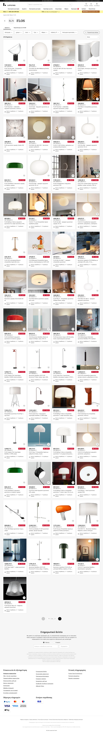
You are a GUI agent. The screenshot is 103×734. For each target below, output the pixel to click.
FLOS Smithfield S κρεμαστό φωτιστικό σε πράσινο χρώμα (12, 491)
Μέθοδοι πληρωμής (8, 688)
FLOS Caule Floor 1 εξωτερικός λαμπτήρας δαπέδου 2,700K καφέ (38, 414)
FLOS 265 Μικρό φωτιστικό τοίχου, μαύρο (13, 529)
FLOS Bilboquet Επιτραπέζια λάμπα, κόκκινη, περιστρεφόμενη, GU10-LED (39, 261)
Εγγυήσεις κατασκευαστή (10, 693)
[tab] (8, 32)
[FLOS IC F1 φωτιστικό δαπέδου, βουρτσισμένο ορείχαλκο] (88, 557)
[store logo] (9, 4)
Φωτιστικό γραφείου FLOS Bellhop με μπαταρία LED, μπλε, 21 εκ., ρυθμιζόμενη (88, 261)
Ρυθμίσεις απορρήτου (24, 719)
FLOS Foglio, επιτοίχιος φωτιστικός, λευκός (87, 69)
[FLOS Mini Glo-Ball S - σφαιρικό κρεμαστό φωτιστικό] (88, 288)
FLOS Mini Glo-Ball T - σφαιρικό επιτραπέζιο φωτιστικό (61, 261)
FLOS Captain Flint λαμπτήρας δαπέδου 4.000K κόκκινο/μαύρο (13, 376)
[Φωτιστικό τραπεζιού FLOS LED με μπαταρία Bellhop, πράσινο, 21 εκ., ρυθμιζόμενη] (63, 557)
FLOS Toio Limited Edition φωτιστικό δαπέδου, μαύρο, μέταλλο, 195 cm (87, 184)
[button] (24, 60)
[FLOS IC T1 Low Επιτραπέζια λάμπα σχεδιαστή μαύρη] (39, 211)
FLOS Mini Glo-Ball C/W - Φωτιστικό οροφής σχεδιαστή (38, 146)
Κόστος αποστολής (8, 683)
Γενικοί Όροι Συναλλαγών (75, 673)
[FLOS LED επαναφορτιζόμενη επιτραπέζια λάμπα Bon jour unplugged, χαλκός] (14, 250)
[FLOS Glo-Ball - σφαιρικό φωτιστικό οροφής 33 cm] (63, 211)
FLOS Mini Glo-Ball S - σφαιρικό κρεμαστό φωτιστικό (86, 299)
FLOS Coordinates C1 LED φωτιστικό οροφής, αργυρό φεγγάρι (39, 529)
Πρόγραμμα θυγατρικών (42, 676)
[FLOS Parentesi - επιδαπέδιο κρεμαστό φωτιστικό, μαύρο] (63, 96)
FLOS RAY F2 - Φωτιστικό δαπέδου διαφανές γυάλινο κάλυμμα (87, 529)
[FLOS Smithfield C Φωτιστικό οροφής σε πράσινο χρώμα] (14, 173)
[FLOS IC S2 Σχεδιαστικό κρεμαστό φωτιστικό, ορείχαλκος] (88, 442)
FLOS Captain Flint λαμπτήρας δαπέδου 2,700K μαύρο (12, 453)
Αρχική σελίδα (6, 15)
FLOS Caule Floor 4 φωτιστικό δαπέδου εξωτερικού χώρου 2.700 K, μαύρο (63, 376)
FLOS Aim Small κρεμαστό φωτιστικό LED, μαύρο (39, 491)
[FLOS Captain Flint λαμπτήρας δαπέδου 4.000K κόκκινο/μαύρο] (14, 365)
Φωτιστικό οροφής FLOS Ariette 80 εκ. (13, 299)
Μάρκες (11, 15)
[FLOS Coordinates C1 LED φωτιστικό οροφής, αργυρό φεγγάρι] (39, 518)
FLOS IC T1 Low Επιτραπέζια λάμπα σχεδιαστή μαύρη (38, 222)
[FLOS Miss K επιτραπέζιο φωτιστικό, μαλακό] (88, 96)
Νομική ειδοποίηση (33, 719)
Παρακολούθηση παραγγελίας (11, 678)
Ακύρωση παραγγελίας (9, 673)
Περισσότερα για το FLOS (20, 27)
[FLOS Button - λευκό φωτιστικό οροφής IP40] (88, 480)
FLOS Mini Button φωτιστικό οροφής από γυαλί (38, 299)
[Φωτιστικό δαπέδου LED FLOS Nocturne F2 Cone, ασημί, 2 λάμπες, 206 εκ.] (39, 557)
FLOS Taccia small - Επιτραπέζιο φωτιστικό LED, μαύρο (13, 69)
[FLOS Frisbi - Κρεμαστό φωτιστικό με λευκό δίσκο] (39, 96)
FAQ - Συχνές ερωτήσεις (10, 676)
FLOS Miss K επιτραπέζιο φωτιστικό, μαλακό (87, 107)
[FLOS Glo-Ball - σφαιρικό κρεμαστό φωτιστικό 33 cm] (88, 135)
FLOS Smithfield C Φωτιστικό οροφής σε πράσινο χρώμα (14, 184)
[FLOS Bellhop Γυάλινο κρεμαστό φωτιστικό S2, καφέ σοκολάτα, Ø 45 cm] (14, 211)
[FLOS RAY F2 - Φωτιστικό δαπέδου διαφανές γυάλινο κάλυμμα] (88, 518)
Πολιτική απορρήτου (73, 676)
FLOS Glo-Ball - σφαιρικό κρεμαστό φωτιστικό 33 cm (87, 146)
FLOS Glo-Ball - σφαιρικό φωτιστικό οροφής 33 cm (63, 222)
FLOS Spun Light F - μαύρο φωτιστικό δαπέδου (14, 568)
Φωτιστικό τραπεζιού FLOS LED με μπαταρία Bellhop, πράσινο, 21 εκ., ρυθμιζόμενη (62, 568)
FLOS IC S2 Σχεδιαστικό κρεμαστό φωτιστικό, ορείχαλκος (87, 453)
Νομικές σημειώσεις (73, 678)
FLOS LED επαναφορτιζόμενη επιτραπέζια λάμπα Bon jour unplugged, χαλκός (12, 261)
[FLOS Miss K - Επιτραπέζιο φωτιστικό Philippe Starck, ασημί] (63, 288)
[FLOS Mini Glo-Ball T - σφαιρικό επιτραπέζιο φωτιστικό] (63, 250)
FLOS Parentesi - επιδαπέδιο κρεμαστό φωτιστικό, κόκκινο (12, 107)
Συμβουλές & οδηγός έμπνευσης (44, 683)
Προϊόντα (7, 27)
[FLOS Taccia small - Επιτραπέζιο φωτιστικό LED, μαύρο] (14, 58)
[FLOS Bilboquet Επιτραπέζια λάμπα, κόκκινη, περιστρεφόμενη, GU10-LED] (39, 250)
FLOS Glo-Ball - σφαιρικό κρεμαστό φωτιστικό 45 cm (38, 184)
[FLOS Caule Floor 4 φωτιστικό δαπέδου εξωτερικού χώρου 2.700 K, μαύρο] (63, 365)
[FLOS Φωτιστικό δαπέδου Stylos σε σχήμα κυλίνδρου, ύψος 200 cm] (39, 326)
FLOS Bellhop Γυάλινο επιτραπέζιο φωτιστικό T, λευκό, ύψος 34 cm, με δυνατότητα (63, 491)
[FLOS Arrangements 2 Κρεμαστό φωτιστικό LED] (63, 173)
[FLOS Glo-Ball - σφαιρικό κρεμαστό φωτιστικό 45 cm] (39, 173)
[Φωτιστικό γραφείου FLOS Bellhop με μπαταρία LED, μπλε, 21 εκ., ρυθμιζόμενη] (88, 250)
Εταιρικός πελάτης (41, 679)
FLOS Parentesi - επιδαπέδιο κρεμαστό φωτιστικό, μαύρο (61, 107)
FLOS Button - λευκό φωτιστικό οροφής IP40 (86, 491)
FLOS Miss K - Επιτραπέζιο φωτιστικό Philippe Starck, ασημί (63, 299)
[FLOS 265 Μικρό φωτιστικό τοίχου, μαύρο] (14, 518)
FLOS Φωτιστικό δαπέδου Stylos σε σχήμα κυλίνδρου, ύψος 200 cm (38, 337)
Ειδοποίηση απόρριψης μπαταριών (76, 719)
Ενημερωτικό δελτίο (41, 671)
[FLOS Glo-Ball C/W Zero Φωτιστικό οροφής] (63, 58)
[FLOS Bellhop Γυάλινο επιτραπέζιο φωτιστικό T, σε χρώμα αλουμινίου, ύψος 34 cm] (63, 442)
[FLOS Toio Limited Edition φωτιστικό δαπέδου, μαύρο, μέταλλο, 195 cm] (88, 173)
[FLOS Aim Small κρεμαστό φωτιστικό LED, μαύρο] (39, 480)
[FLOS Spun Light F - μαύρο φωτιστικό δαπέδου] (14, 557)
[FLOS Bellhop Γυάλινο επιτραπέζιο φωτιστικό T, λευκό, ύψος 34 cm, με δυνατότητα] (63, 480)
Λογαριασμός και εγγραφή (10, 690)
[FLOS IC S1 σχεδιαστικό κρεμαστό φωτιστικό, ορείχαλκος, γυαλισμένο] (88, 211)
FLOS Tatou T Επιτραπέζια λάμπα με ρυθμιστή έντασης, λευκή (38, 453)
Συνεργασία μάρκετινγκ (42, 674)
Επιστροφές (6, 685)
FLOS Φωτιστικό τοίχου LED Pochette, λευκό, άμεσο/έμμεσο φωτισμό (63, 337)
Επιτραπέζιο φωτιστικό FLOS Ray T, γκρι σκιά (13, 414)
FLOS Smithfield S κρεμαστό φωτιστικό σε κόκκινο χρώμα (12, 337)
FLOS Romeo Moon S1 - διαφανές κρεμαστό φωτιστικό (13, 606)
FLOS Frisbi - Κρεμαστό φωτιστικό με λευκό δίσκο (39, 107)
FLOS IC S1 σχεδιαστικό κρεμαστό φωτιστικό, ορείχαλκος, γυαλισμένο (87, 222)
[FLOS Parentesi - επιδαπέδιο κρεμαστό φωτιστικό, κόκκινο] (14, 96)
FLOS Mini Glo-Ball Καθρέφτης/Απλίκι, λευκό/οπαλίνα (39, 69)
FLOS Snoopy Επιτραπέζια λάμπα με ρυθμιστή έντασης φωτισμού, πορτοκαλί (63, 529)
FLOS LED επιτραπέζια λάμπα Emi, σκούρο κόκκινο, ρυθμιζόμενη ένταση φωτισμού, (88, 376)
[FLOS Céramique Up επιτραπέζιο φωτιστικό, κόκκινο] (88, 403)
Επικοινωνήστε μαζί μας (9, 681)
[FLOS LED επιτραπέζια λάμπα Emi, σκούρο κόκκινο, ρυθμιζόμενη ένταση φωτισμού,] (88, 365)
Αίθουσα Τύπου (40, 686)
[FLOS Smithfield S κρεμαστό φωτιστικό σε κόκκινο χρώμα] (14, 326)
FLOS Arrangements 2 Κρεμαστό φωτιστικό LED (62, 184)
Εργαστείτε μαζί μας (41, 681)
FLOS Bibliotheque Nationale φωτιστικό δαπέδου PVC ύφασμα (87, 337)
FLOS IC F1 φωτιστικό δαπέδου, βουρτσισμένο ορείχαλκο (86, 568)
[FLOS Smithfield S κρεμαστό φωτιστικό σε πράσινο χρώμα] (14, 480)
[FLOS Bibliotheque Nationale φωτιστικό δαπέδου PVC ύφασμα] (88, 326)
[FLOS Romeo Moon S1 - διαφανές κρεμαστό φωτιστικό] (14, 595)
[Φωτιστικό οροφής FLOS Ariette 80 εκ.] (14, 288)
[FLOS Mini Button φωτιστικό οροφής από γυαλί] (39, 288)
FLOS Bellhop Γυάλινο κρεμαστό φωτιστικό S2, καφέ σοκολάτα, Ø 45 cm (14, 222)
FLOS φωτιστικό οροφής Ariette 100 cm (14, 146)
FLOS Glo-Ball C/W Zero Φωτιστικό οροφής (62, 69)
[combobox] (50, 4)
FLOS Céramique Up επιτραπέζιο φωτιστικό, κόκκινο (86, 414)
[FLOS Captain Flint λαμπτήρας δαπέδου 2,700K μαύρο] (14, 442)
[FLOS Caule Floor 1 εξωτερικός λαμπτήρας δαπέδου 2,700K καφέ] (39, 403)
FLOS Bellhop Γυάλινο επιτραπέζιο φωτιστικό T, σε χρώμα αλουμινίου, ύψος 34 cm (62, 453)
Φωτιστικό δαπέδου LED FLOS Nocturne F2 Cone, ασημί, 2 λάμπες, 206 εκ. (38, 568)
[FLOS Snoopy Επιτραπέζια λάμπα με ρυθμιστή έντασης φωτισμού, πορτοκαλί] (63, 518)
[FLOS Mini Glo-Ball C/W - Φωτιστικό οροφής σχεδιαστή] (39, 135)
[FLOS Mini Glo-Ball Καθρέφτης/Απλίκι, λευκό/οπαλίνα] (39, 58)
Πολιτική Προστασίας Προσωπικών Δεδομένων (58, 719)
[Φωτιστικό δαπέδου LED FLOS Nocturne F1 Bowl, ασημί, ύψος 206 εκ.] (39, 365)
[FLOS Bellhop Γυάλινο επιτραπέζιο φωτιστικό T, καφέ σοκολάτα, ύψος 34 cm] (63, 403)
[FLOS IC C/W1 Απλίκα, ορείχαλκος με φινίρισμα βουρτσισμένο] (63, 135)
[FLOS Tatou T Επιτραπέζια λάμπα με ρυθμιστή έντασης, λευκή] (39, 442)
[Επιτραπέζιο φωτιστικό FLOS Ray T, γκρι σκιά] (14, 403)
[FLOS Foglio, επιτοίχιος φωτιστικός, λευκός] (88, 58)
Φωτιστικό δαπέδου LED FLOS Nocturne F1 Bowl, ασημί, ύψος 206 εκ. (38, 376)
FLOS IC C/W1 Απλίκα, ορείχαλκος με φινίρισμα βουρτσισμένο (63, 146)
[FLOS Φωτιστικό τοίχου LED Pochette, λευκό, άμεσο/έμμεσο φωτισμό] (63, 326)
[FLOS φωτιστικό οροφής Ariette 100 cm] (14, 135)
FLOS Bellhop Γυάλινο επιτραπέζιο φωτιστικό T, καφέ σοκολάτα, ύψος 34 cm (63, 414)
